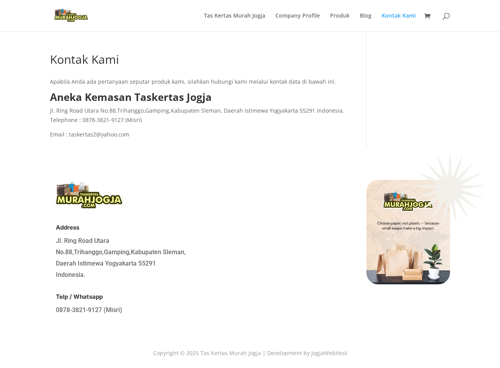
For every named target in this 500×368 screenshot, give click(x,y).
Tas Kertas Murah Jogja (234, 16)
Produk (340, 16)
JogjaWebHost (329, 353)
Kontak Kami (399, 16)
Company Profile (297, 16)
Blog (365, 16)
